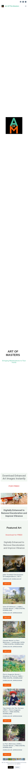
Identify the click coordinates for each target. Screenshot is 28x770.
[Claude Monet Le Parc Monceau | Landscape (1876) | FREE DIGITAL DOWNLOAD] (14, 629)
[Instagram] (25, 2)
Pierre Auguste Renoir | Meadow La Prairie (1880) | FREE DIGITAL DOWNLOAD (13, 676)
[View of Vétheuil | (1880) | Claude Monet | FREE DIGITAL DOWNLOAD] (14, 595)
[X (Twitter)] (23, 2)
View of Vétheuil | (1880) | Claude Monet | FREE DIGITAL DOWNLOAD (14, 608)
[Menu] (25, 6)
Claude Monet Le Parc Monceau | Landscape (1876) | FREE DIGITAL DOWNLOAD (14, 642)
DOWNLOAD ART (16, 579)
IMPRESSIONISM (17, 613)
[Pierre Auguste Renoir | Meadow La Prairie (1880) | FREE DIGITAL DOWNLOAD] (14, 663)
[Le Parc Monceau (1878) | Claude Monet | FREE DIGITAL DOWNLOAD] (14, 732)
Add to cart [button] (7, 583)
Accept (10, 767)
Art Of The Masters (12, 6)
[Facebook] (20, 2)
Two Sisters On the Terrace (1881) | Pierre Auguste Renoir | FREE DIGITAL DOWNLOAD (13, 711)
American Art (7, 579)
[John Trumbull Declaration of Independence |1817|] (14, 563)
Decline (17, 767)
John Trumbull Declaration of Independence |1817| (13, 575)
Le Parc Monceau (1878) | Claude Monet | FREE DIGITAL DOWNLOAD (14, 745)
